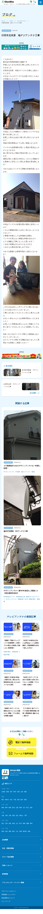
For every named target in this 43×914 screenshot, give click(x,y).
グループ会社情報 (8, 857)
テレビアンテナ (21, 21)
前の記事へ (9, 366)
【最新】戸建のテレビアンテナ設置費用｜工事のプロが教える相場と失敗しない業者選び (12, 644)
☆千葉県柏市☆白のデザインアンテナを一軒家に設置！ (22, 467)
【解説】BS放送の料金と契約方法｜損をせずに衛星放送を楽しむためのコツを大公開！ (12, 680)
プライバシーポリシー (9, 891)
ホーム (3, 21)
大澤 (26, 599)
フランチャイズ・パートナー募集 (13, 882)
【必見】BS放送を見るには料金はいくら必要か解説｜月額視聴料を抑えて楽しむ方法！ (31, 644)
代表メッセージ (7, 865)
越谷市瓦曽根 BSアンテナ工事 (16, 531)
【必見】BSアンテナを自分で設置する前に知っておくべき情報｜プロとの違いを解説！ (31, 680)
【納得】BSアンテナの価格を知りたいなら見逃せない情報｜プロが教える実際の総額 (12, 712)
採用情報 (5, 874)
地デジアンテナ (26, 472)
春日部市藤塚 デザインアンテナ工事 (30, 371)
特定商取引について (8, 898)
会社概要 (5, 840)
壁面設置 (20, 599)
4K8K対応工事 (21, 596)
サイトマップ (6, 901)
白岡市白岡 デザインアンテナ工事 (12, 385)
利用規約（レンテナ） (9, 894)
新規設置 (15, 651)
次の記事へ (33, 393)
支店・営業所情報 (8, 848)
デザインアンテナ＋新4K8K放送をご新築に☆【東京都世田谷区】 (21, 592)
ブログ (11, 21)
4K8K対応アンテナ (9, 596)
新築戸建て (33, 599)
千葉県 (18, 472)
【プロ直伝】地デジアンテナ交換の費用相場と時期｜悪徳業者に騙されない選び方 (31, 712)
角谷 (33, 472)
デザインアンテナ (9, 472)
